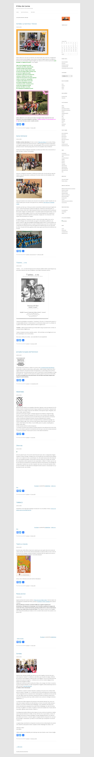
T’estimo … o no (21, 263)
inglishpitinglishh (65, 113)
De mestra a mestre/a (66, 110)
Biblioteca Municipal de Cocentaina (68, 188)
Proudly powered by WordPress (22, 751)
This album (36, 486)
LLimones (63, 63)
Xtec (62, 171)
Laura (63, 117)
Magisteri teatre (65, 193)
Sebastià (63, 164)
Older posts (19, 746)
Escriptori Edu (64, 96)
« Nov (63, 54)
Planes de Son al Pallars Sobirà (40, 600)
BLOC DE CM (64, 136)
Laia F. (63, 88)
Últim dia (19, 445)
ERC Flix (63, 162)
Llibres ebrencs (65, 191)
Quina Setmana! (21, 136)
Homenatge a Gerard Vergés (67, 68)
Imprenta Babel (65, 61)
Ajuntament (64, 153)
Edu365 (63, 159)
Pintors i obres (64, 181)
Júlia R (63, 87)
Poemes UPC (64, 197)
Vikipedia (63, 97)
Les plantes (64, 211)
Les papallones (65, 210)
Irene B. (63, 85)
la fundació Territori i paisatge (43, 601)
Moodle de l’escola (65, 145)
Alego (63, 105)
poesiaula (64, 124)
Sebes (63, 213)
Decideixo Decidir (65, 65)
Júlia (62, 116)
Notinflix (63, 121)
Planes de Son (21, 594)
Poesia (63, 199)
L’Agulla (63, 142)
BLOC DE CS (64, 137)
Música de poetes (65, 196)
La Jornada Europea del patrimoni (47, 367)
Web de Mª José (65, 170)
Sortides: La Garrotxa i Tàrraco (26, 24)
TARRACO (19, 502)
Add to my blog (20, 638)
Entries (64, 230)
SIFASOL (63, 125)
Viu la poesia (64, 202)
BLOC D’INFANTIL (65, 133)
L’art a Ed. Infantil (65, 179)
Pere (63, 122)
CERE (63, 156)
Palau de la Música (42, 142)
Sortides (27, 127)
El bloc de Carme (23, 6)
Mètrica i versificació (66, 194)
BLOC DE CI (64, 134)
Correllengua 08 (65, 66)
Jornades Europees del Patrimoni (27, 352)
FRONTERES (20, 392)
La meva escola (65, 144)
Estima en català (65, 190)
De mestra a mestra (65, 108)
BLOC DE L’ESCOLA (65, 139)
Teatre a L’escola (21, 544)
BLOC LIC (63, 141)
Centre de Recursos (65, 154)
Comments (65, 231)
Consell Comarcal (65, 157)
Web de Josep (64, 167)
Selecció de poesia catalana (67, 201)
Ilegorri (63, 111)
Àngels (63, 107)
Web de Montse (65, 168)
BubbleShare (47, 486)
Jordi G (63, 114)
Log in (63, 228)
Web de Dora (64, 165)
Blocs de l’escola (24, 12)
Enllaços (63, 161)
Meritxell (63, 119)
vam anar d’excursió (27, 686)
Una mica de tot (33, 254)
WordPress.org (65, 233)
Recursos (33, 12)
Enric (63, 84)
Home (17, 12)
